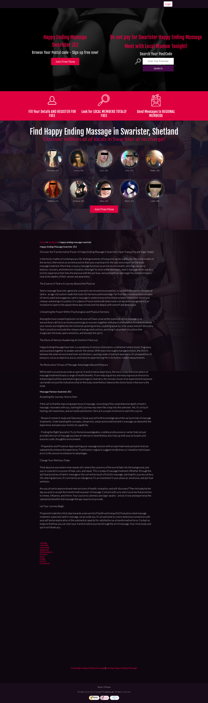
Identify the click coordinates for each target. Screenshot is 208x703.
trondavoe (45, 563)
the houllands (46, 552)
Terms (100, 687)
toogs (42, 558)
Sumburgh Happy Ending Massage (87, 668)
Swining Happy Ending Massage (121, 668)
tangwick (44, 549)
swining (43, 543)
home (42, 242)
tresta (43, 561)
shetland (53, 242)
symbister (45, 547)
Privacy (107, 687)
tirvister (44, 554)
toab (42, 556)
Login (168, 4)
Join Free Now (65, 61)
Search (158, 68)
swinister (44, 545)
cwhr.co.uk (109, 692)
